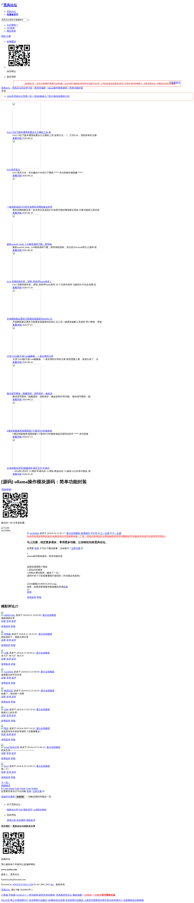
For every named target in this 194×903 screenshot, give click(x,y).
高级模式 (5, 785)
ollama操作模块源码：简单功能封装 (65, 88)
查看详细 (17, 138)
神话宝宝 (8, 690)
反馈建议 (11, 41)
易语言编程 (40, 88)
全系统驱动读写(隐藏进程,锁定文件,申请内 (28, 468)
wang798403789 (11, 747)
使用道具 (31, 597)
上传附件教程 (40, 809)
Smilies (34, 788)
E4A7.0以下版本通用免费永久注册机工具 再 (29, 132)
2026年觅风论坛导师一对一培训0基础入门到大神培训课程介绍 (38, 96)
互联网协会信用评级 (133, 900)
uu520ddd (34, 533)
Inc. (52, 884)
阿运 (6, 728)
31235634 (8, 672)
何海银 (7, 634)
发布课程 (21, 820)
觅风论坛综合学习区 (22, 88)
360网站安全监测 (56, 900)
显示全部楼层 (73, 533)
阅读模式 (85, 533)
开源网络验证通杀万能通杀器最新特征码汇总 (29, 319)
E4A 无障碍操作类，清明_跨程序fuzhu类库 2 (29, 281)
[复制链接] (6, 489)
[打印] (94, 533)
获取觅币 (27, 809)
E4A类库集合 (13, 169)
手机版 (12, 895)
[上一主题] (103, 533)
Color (5, 788)
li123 (6, 766)
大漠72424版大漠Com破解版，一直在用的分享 (30, 356)
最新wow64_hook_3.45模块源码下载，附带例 (29, 244)
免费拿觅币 (12, 14)
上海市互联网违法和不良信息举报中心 (103, 900)
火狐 (6, 653)
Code (28, 788)
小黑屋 (4, 895)
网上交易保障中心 (19, 900)
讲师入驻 (11, 820)
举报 (39, 597)
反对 (13, 621)
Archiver (20, 895)
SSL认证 (5, 900)
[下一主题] (115, 533)
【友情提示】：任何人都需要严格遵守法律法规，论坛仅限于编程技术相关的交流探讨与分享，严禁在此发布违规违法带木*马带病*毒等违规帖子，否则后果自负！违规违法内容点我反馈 (99, 83)
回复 (65, 587)
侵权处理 (30, 820)
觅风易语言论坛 (64, 895)
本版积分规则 (8, 796)
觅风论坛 (11, 11)
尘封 (6, 709)
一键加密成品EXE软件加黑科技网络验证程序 (29, 207)
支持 (8, 621)
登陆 (3, 36)
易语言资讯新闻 (47, 895)
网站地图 (77, 895)
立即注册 (75, 548)
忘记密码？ (12, 25)
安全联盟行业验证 (38, 900)
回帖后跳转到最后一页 (39, 796)
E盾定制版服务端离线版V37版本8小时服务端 (29, 431)
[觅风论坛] (9, 5)
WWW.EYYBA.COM (22, 884)
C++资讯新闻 (31, 895)
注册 (8, 36)
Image (11, 788)
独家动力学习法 (15, 809)
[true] (28, 19)
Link (17, 788)
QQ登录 (11, 28)
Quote (22, 788)
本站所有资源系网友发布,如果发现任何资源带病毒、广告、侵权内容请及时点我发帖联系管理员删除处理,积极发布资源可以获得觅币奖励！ (97, 536)
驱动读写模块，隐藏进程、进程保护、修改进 (29, 393)
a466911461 (9, 615)
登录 (36, 548)
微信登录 (11, 31)
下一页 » (5, 782)
